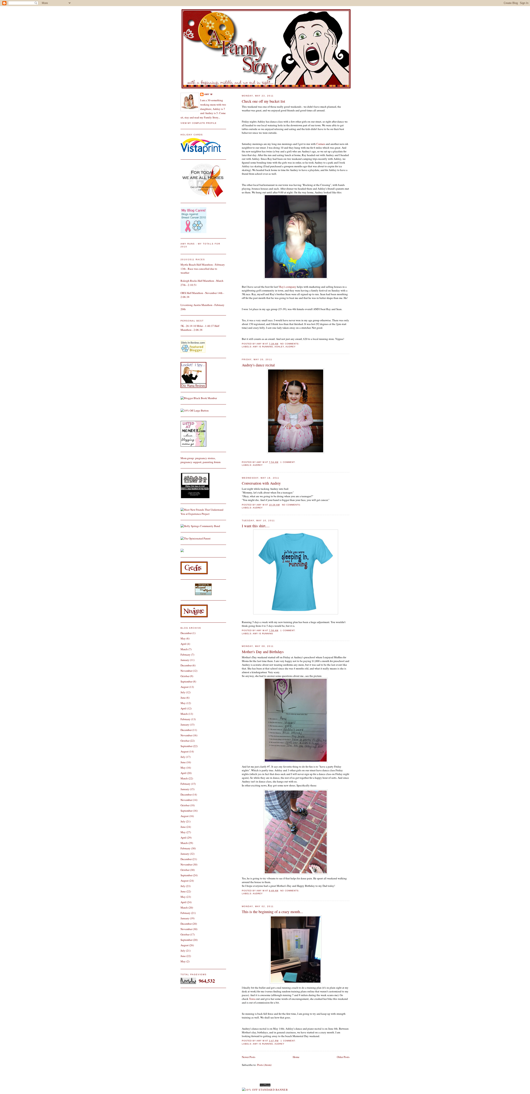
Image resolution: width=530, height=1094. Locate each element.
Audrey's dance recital (258, 364)
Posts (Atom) (264, 1065)
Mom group (187, 458)
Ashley (279, 346)
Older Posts (343, 1057)
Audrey (290, 346)
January (185, 660)
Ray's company (287, 287)
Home (296, 1057)
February (185, 654)
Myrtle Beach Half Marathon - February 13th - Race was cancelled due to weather (203, 268)
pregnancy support (191, 462)
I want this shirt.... (256, 525)
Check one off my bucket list (263, 101)
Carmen (320, 144)
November (186, 671)
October (185, 676)
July (183, 692)
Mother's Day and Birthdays (263, 651)
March (184, 649)
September (186, 681)
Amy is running (263, 346)
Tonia (252, 999)
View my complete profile (199, 123)
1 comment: (288, 462)
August (185, 687)
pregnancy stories (205, 458)
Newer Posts (248, 1057)
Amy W (208, 94)
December (186, 633)
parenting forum (211, 462)
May (183, 638)
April (183, 644)
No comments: (290, 344)
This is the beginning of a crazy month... (272, 911)
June (183, 697)
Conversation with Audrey (261, 483)
